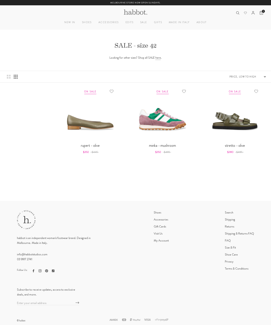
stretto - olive (235, 145)
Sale (143, 22)
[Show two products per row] (9, 77)
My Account (161, 240)
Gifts (158, 22)
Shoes (87, 22)
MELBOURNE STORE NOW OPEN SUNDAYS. (135, 2)
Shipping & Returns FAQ (239, 233)
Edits (129, 22)
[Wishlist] (245, 12)
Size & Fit (230, 247)
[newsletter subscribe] (77, 303)
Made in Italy (179, 22)
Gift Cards (160, 226)
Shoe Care (231, 254)
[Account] (253, 13)
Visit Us (158, 233)
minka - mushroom (162, 145)
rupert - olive (90, 145)
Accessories (108, 22)
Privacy (229, 261)
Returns (229, 226)
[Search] (238, 13)
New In (69, 22)
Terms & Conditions (236, 268)
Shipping (230, 219)
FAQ (228, 240)
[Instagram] (40, 270)
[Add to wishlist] (111, 91)
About (201, 22)
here (158, 57)
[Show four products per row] (16, 77)
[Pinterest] (46, 270)
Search (229, 212)
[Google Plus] (53, 270)
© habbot (21, 320)
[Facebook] (33, 270)
